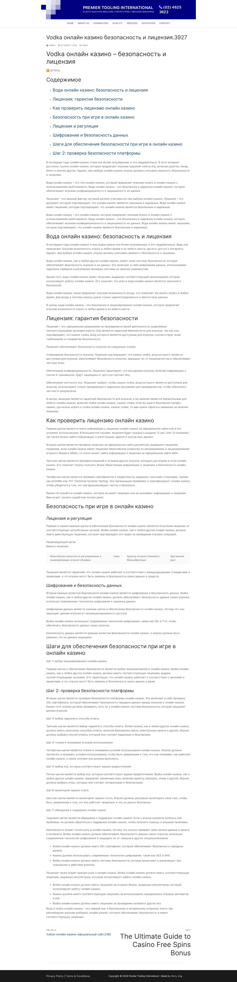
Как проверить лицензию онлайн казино (94, 108)
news (85, 45)
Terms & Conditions (78, 976)
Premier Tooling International (118, 7)
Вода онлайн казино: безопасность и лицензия (100, 90)
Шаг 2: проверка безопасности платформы (96, 153)
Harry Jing (176, 976)
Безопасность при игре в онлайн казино (93, 117)
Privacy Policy (55, 976)
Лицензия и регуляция (75, 126)
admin (51, 45)
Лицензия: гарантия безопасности (88, 99)
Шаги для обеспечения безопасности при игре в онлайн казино (117, 144)
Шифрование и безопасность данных (90, 135)
